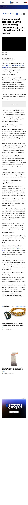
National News (8, 13)
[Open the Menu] (2, 2)
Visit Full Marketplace (21, 306)
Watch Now (23, 2)
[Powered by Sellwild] (24, 398)
